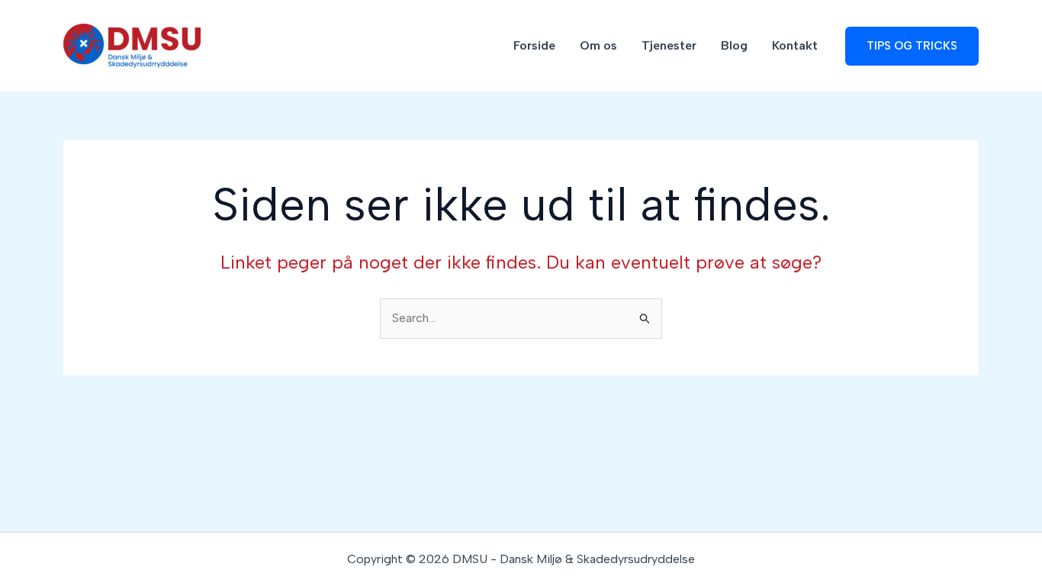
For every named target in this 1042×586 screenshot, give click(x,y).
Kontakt (795, 45)
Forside (534, 45)
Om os (598, 45)
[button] (912, 46)
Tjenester (669, 45)
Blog (734, 45)
